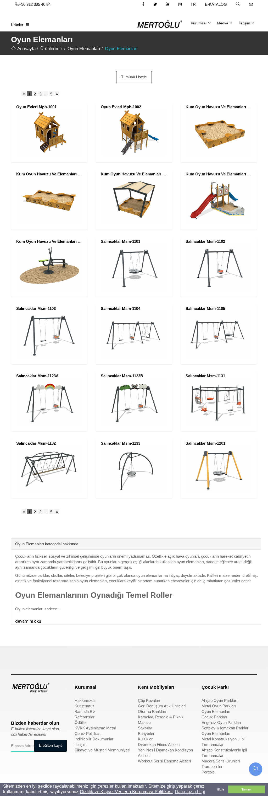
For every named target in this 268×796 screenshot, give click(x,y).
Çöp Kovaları (149, 700)
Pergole (208, 772)
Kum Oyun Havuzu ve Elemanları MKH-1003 (141, 174)
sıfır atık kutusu (152, 657)
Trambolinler (212, 766)
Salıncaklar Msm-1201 (205, 443)
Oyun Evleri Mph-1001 (36, 107)
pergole (208, 657)
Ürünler (17, 25)
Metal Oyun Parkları (219, 706)
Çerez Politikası (88, 733)
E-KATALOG (216, 4)
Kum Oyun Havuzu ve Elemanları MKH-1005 (56, 241)
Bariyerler (146, 733)
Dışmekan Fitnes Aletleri (159, 744)
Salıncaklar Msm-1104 (120, 308)
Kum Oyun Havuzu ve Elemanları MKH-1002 (56, 174)
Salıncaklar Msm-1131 (205, 376)
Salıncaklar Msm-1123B (122, 376)
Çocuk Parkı (22, 657)
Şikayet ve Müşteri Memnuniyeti (102, 750)
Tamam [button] (247, 789)
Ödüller (81, 722)
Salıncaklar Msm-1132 (36, 443)
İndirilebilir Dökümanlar (94, 739)
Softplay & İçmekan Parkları (225, 728)
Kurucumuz (84, 706)
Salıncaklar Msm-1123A (37, 376)
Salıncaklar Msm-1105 (205, 308)
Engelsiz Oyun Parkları (221, 722)
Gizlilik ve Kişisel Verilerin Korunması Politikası (126, 791)
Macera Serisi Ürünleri (221, 761)
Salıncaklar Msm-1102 (205, 241)
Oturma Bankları (152, 711)
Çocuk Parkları (214, 717)
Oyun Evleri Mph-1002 (121, 107)
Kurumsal (198, 23)
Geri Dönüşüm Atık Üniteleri (162, 706)
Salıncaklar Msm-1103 (36, 308)
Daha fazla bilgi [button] (190, 791)
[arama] (238, 4)
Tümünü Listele (134, 77)
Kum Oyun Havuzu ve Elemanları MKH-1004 (226, 174)
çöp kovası (84, 657)
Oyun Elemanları (216, 711)
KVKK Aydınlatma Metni (95, 728)
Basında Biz (85, 711)
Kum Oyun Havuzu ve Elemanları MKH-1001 (226, 107)
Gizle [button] (220, 789)
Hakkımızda (85, 700)
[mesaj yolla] (251, 4)
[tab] (15, 530)
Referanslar (84, 717)
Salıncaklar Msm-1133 (120, 443)
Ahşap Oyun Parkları (219, 700)
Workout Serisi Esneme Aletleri (164, 761)
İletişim (244, 23)
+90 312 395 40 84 (35, 4)
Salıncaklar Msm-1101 (120, 241)
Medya (222, 23)
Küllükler (145, 739)
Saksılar (145, 728)
